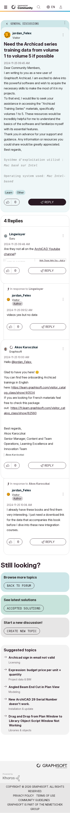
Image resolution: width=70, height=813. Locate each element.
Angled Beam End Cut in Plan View (34, 687)
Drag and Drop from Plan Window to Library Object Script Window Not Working (35, 720)
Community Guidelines (34, 800)
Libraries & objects (20, 730)
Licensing (14, 662)
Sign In (62, 7)
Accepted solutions (24, 608)
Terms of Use (45, 795)
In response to (26, 288)
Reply (49, 202)
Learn (8, 192)
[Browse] (6, 7)
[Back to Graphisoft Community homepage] (22, 6)
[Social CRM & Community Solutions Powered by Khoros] (11, 777)
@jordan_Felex (21, 362)
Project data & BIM (20, 679)
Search (38, 7)
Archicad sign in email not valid (32, 657)
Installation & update (21, 708)
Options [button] (64, 22)
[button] (7, 202)
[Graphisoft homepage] (52, 766)
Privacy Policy (23, 795)
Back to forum (19, 585)
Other (20, 192)
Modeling (14, 691)
